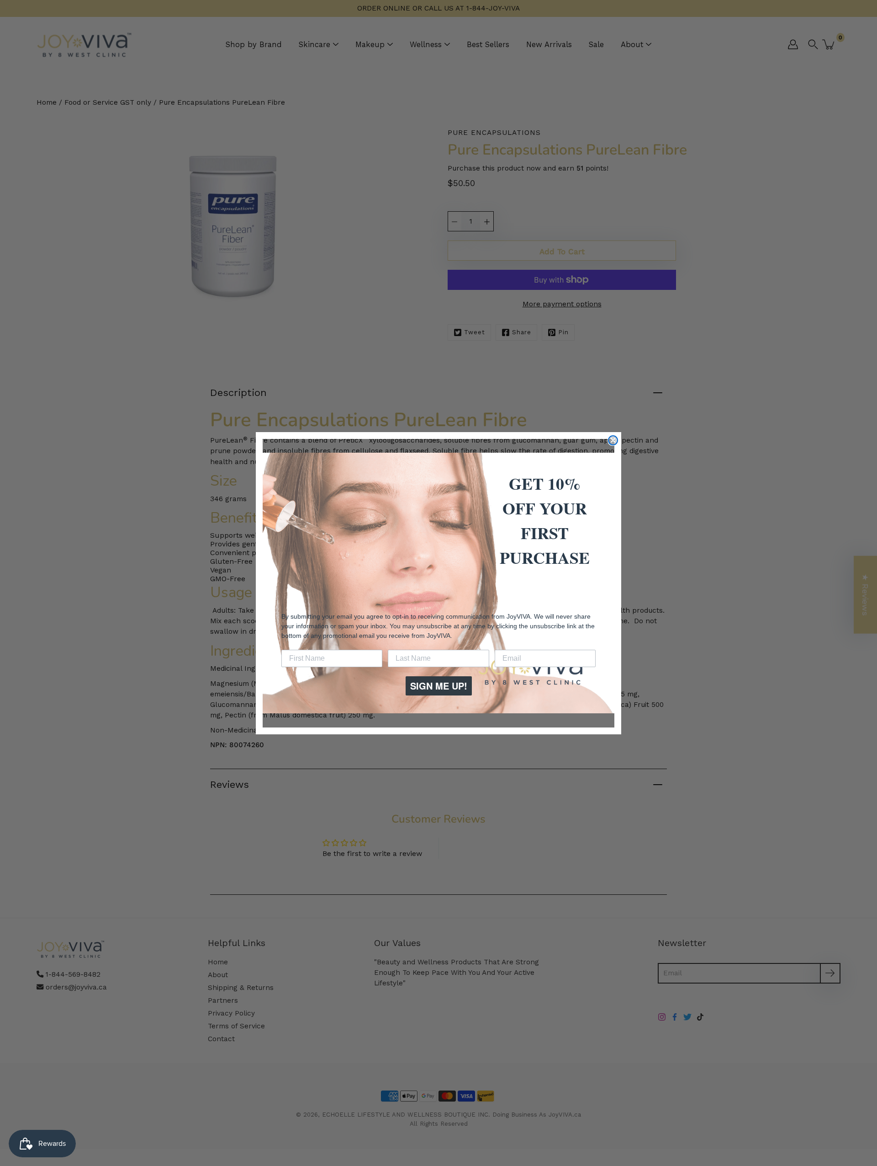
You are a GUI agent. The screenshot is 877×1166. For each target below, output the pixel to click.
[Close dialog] (613, 440)
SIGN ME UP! (438, 685)
